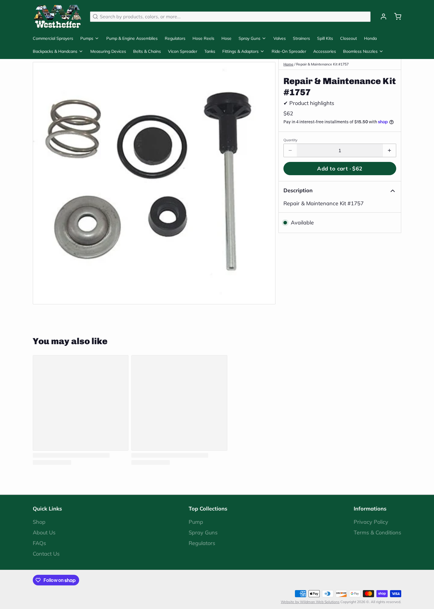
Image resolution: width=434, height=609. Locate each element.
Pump (196, 521)
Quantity (290, 140)
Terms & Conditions (377, 532)
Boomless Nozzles (360, 51)
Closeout (348, 38)
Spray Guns (249, 38)
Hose (226, 38)
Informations (370, 508)
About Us (44, 532)
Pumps (86, 38)
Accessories (324, 51)
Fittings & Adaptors (240, 51)
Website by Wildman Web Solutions (310, 602)
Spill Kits (325, 38)
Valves (279, 38)
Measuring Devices (108, 51)
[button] (339, 168)
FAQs (39, 543)
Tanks (209, 51)
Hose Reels (203, 38)
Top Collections (208, 508)
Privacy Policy (371, 521)
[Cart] (395, 16)
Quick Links (47, 508)
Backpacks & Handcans (55, 51)
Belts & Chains (147, 51)
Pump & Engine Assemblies (132, 38)
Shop (39, 521)
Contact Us (46, 553)
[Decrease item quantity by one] (290, 150)
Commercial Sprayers (53, 38)
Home (288, 64)
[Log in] (381, 16)
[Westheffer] (58, 16)
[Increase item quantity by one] (389, 150)
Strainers (301, 38)
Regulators (175, 38)
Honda (370, 38)
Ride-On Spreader (289, 51)
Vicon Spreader (182, 51)
